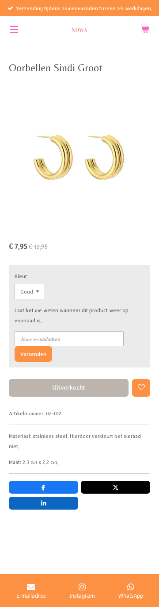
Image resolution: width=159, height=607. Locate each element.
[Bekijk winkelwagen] (145, 29)
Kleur (21, 276)
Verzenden (33, 354)
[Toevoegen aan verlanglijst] (141, 388)
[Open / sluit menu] (14, 29)
